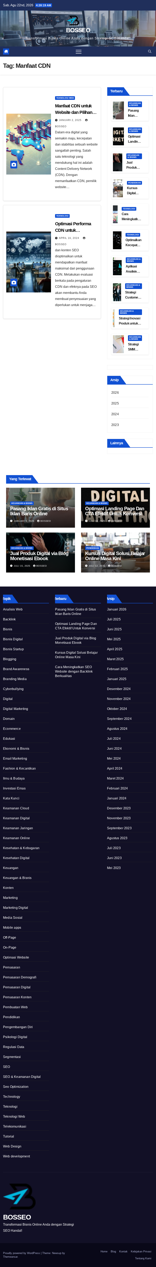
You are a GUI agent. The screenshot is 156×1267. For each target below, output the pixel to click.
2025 (115, 403)
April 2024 (114, 768)
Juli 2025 (114, 619)
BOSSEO (78, 30)
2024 (115, 414)
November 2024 (119, 699)
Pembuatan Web (15, 1007)
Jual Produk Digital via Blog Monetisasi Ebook (39, 556)
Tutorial (8, 1136)
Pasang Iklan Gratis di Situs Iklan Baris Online (39, 511)
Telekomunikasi (14, 1126)
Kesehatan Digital (16, 858)
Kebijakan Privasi (141, 1251)
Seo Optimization (15, 1086)
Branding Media (15, 679)
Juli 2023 (114, 848)
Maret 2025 (115, 659)
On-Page (9, 947)
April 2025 (114, 649)
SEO (6, 1067)
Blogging (9, 659)
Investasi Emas (14, 788)
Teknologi (62, 216)
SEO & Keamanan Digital (22, 1076)
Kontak (123, 1251)
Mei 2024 (114, 758)
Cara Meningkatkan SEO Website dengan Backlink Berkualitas (74, 671)
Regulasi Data (13, 1047)
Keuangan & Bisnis (135, 104)
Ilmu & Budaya (14, 778)
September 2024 (119, 718)
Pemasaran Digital (16, 987)
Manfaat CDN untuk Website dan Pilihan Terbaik (73, 112)
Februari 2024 (117, 788)
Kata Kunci (11, 798)
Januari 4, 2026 (24, 521)
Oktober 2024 (117, 709)
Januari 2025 (116, 679)
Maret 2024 (115, 778)
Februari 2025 (117, 669)
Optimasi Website (16, 957)
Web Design (12, 1146)
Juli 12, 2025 (97, 566)
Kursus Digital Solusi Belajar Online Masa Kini (115, 556)
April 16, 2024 (69, 238)
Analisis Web (13, 609)
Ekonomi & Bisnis (16, 748)
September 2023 (119, 828)
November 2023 (119, 818)
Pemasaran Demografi (19, 977)
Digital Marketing (15, 709)
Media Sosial (12, 917)
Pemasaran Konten (17, 997)
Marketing (10, 897)
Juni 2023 (114, 858)
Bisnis (7, 629)
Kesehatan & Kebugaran (21, 848)
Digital (8, 699)
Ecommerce (12, 728)
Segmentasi (12, 1057)
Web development (16, 1156)
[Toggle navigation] (78, 51)
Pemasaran (11, 967)
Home (104, 1251)
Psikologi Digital (15, 1037)
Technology (11, 1096)
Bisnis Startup (13, 649)
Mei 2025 (114, 639)
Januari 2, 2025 (70, 120)
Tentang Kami (143, 1258)
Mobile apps (12, 927)
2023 (115, 425)
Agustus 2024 (117, 728)
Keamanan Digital (16, 818)
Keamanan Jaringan (18, 828)
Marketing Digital (15, 907)
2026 (115, 392)
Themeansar (10, 1256)
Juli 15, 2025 (22, 566)
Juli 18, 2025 (97, 521)
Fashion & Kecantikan (19, 768)
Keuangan (10, 868)
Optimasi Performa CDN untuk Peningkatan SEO (73, 230)
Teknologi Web (65, 98)
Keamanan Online (16, 838)
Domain (9, 718)
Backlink (9, 619)
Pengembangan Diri (18, 1027)
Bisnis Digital (13, 639)
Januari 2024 (116, 798)
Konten (8, 888)
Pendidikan (134, 183)
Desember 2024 (119, 689)
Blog (113, 1251)
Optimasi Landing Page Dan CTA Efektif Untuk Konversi (114, 511)
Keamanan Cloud (16, 808)
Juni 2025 (114, 629)
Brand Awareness (16, 669)
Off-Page (9, 937)
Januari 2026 (116, 609)
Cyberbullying (13, 689)
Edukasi (9, 738)
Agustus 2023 (117, 838)
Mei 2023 (114, 868)
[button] (149, 51)
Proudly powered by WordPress (22, 1253)
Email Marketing (15, 758)
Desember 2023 (119, 808)
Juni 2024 (114, 748)
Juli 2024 (114, 738)
